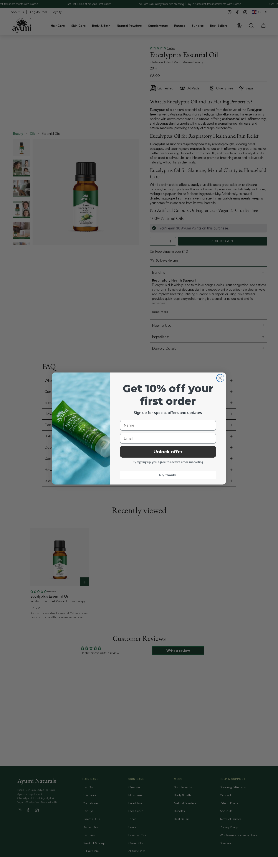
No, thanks (168, 475)
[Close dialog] (220, 378)
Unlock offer (167, 451)
